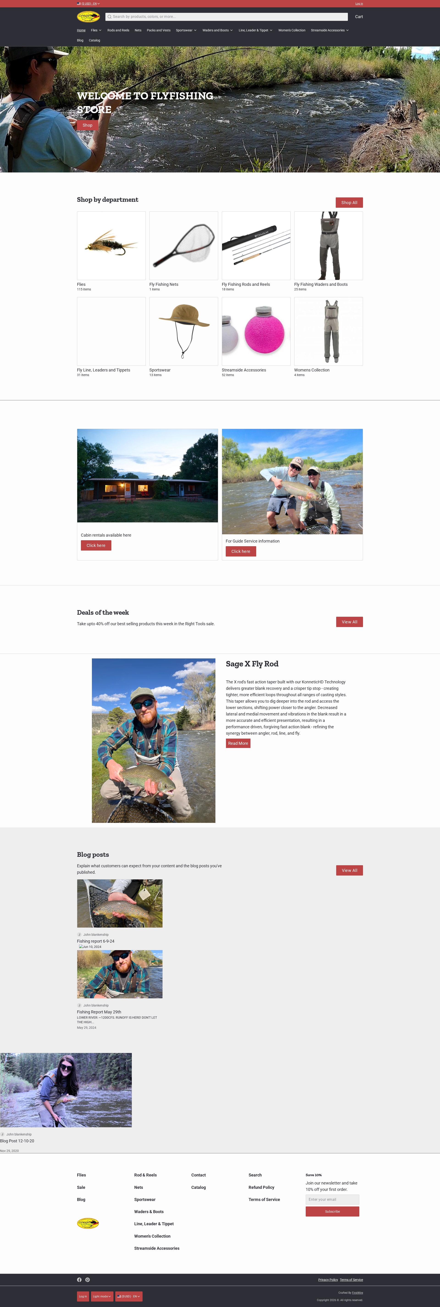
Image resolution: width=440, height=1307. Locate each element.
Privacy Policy (328, 1280)
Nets (138, 30)
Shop (88, 125)
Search (255, 1175)
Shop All (349, 202)
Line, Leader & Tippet (253, 30)
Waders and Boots (216, 30)
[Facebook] (79, 1279)
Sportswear (184, 30)
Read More (238, 743)
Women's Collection (291, 30)
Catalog (94, 40)
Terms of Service (264, 1199)
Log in (359, 3)
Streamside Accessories (328, 30)
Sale (81, 1187)
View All (349, 621)
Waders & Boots (149, 1211)
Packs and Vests (158, 30)
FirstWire (357, 1292)
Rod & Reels (145, 1175)
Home (81, 30)
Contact (198, 1175)
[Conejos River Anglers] (88, 16)
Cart (359, 16)
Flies (94, 30)
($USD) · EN (129, 1296)
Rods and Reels (118, 30)
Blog (80, 40)
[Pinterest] (87, 1279)
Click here (96, 545)
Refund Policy (261, 1187)
